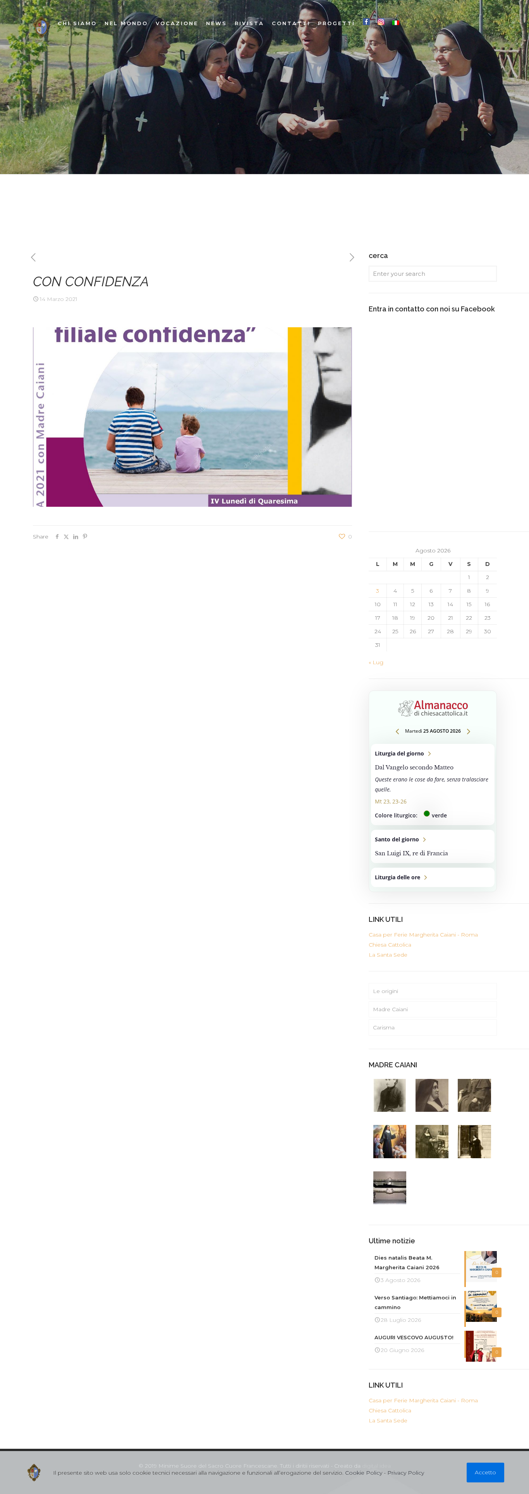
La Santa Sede (388, 954)
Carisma (384, 1027)
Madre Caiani (390, 1009)
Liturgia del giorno (433, 784)
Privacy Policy (405, 1472)
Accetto (485, 1472)
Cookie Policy (363, 1472)
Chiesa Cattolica (390, 944)
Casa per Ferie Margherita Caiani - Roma (423, 934)
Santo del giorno (433, 846)
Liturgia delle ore (433, 877)
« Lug (376, 662)
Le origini (385, 991)
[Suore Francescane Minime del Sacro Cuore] (41, 27)
